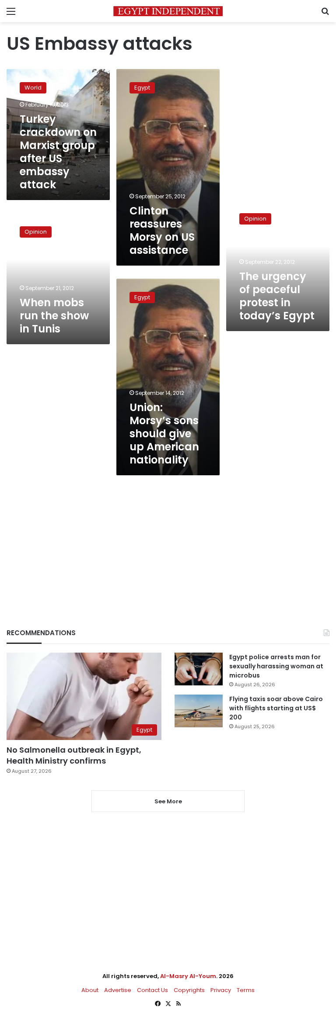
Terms (246, 990)
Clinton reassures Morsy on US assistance (162, 230)
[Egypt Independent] (168, 11)
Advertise (117, 990)
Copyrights (189, 990)
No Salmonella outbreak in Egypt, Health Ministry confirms (74, 755)
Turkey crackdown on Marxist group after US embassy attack (58, 152)
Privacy (220, 990)
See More (168, 801)
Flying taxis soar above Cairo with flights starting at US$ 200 (276, 708)
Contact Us (152, 990)
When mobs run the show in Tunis (54, 315)
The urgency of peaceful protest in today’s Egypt (277, 296)
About (89, 990)
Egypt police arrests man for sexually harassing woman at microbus (276, 666)
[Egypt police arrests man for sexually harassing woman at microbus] (199, 669)
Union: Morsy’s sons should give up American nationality (164, 433)
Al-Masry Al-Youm (188, 976)
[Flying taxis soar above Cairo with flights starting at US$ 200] (199, 711)
